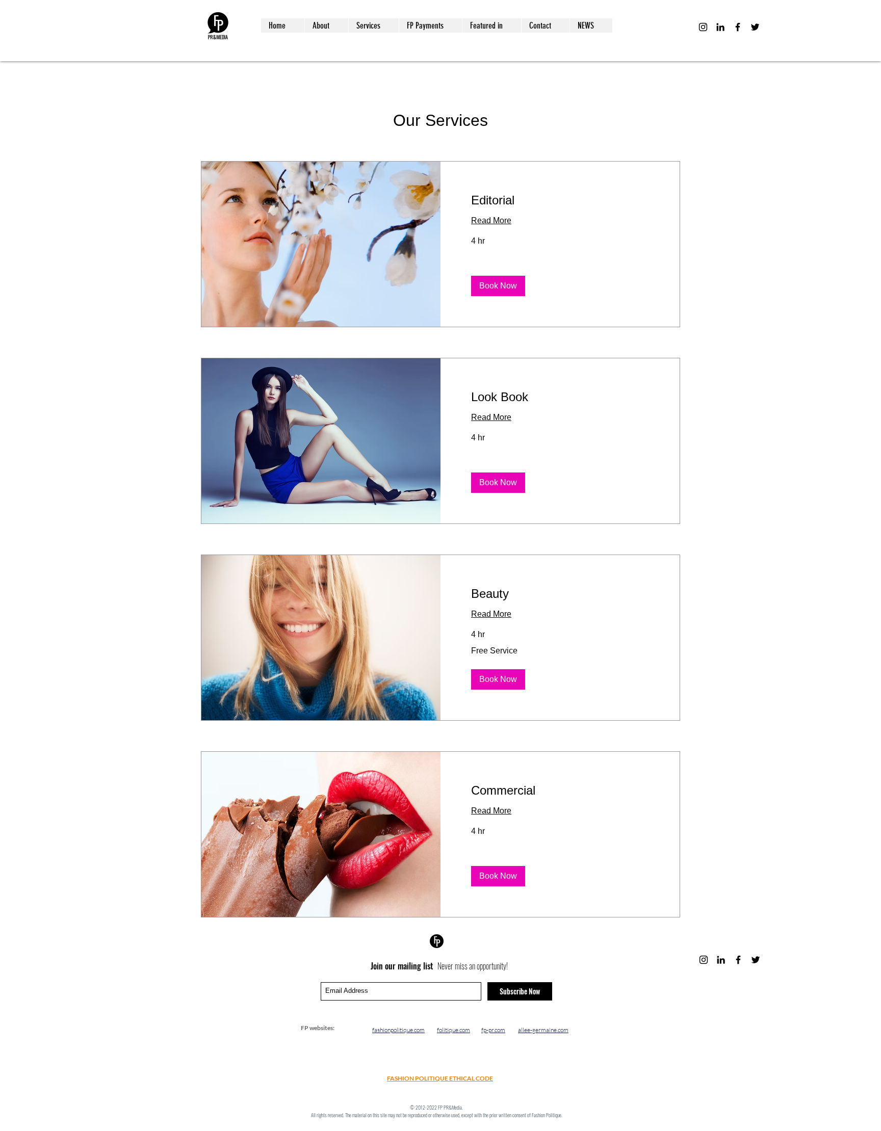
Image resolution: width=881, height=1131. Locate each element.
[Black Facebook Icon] (737, 27)
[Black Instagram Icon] (703, 27)
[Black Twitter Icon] (755, 27)
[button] (498, 286)
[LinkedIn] (720, 27)
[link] (560, 200)
